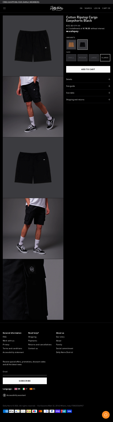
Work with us (8, 340)
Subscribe (25, 381)
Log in (97, 8)
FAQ (4, 337)
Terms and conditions (12, 348)
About (58, 340)
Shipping (32, 337)
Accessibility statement (13, 352)
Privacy (6, 344)
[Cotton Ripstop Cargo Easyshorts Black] (82, 44)
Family (59, 344)
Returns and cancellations (40, 344)
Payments (32, 340)
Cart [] (106, 8)
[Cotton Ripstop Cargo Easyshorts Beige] (71, 44)
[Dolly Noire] (56, 8)
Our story (60, 337)
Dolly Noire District (64, 352)
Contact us (33, 348)
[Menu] (4, 8)
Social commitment (64, 348)
